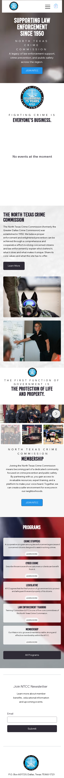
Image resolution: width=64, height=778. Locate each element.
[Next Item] (56, 414)
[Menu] (48, 6)
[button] (56, 6)
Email (10, 713)
